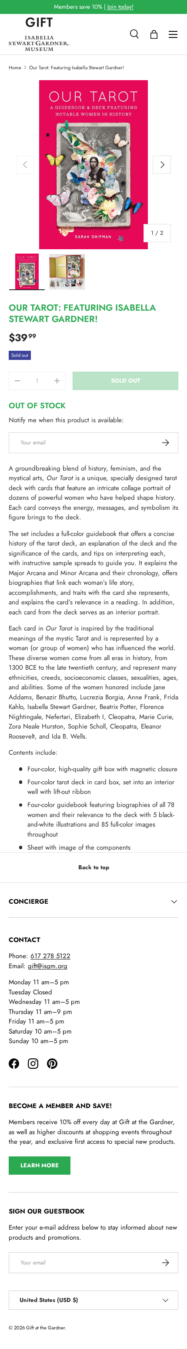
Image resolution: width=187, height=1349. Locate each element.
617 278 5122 (50, 956)
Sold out (125, 380)
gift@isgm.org (47, 966)
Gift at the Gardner (45, 1327)
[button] (154, 34)
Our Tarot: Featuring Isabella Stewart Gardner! (76, 67)
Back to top (93, 867)
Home (15, 67)
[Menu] (173, 34)
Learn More (39, 1165)
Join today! (120, 7)
